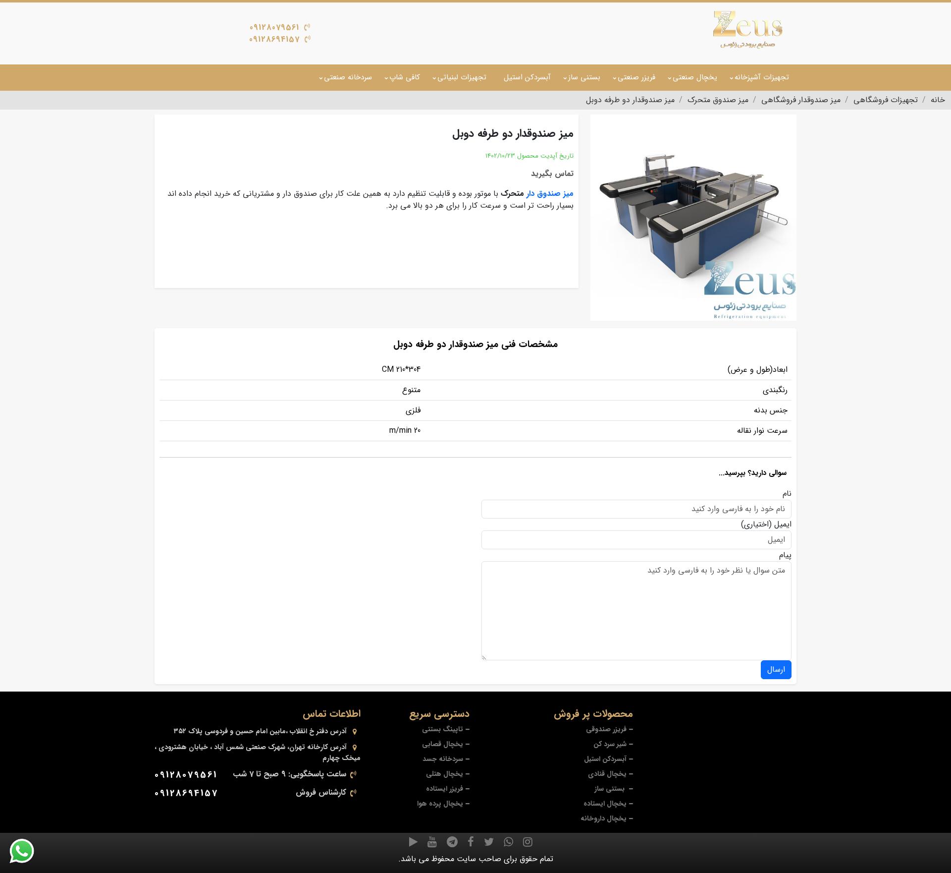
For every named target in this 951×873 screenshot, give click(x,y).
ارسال (776, 669)
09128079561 (274, 27)
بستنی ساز (584, 77)
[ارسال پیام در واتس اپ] (27, 851)
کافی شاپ (404, 77)
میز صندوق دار (550, 193)
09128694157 (274, 39)
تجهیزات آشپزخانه (762, 77)
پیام (785, 555)
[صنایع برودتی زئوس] (748, 30)
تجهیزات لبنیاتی (461, 77)
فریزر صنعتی (636, 77)
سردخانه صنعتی (348, 77)
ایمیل (783, 524)
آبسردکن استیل (527, 77)
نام (787, 494)
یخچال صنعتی (695, 77)
